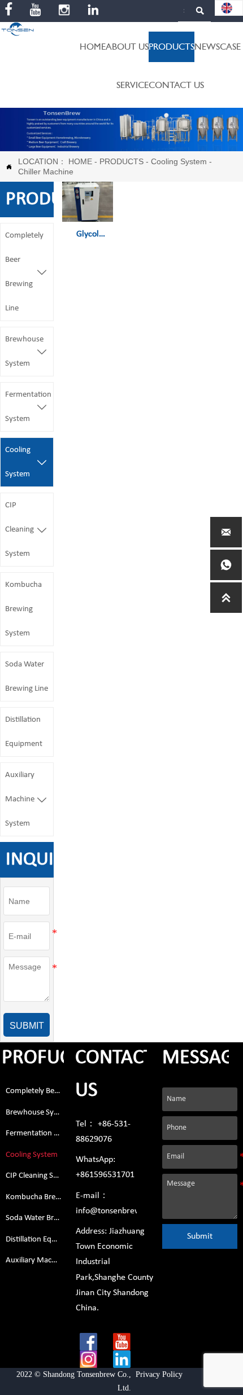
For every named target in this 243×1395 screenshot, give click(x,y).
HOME (80, 161)
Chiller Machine (45, 171)
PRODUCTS (121, 161)
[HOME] (17, 29)
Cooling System (179, 161)
